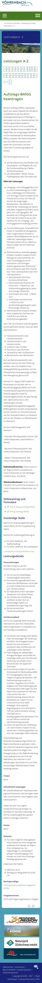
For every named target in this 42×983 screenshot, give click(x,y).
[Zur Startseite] (17, 3)
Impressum (19, 967)
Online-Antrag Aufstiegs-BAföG (22, 507)
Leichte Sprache (24, 970)
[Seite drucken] (29, 906)
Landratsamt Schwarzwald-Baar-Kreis (19, 551)
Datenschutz (8, 967)
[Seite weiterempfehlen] (34, 906)
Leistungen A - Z (9, 26)
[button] (4, 15)
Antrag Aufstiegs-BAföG (19, 511)
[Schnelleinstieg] (38, 16)
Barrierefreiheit (9, 970)
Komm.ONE (35, 979)
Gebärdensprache (10, 972)
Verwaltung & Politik (28, 23)
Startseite (16, 23)
